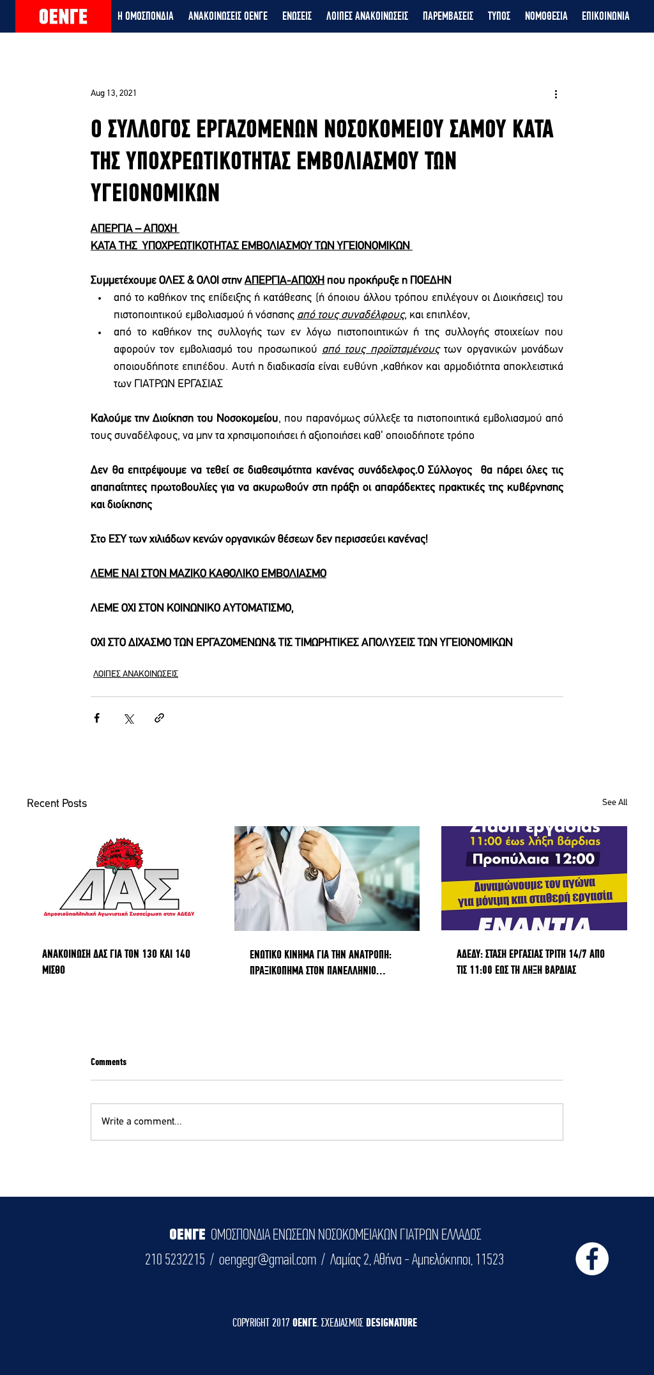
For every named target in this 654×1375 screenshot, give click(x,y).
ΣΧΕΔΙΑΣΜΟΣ (343, 1322)
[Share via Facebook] (97, 718)
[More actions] (555, 93)
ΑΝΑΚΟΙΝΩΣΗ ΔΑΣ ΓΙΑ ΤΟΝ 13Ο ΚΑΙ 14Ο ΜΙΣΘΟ (116, 961)
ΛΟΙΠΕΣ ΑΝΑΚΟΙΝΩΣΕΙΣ (135, 674)
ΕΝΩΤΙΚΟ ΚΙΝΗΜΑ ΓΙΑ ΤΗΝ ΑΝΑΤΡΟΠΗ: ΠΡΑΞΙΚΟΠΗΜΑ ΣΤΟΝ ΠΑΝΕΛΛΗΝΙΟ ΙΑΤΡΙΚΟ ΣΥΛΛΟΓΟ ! (321, 963)
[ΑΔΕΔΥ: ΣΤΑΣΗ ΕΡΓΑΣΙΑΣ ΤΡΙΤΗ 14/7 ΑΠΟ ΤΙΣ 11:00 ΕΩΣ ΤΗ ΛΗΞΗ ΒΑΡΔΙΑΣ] (534, 878)
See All (614, 803)
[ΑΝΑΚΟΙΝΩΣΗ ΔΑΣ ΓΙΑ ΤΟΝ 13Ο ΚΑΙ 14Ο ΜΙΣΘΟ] (120, 878)
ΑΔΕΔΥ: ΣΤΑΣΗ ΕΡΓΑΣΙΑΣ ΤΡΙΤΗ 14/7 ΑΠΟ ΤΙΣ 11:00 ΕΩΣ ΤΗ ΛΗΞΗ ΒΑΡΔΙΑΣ (531, 961)
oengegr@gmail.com (267, 1259)
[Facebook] (592, 1258)
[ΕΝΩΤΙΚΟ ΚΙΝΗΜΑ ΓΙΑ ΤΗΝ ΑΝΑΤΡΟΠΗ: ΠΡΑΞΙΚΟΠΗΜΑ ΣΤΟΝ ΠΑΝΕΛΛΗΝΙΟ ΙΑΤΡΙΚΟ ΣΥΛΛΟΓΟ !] (327, 878)
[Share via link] (159, 718)
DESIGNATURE (391, 1322)
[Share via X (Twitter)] (128, 718)
